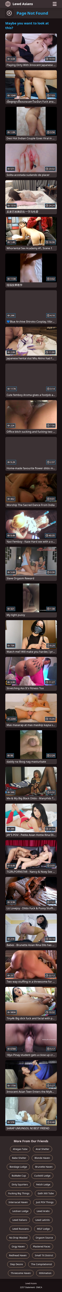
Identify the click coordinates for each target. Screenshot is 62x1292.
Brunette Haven (44, 1166)
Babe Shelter (19, 1157)
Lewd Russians (20, 1228)
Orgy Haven (18, 1246)
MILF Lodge (43, 1228)
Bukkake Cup (19, 1175)
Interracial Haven (18, 1202)
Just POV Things (45, 1202)
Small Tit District (44, 1255)
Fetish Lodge (43, 1184)
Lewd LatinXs (42, 1219)
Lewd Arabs (43, 1211)
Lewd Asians (23, 4)
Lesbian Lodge (20, 1211)
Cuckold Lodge (42, 1175)
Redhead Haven (18, 1255)
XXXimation (45, 1273)
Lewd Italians (19, 1219)
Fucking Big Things (18, 1193)
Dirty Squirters (20, 1184)
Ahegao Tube (20, 1149)
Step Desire (16, 1264)
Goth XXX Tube (46, 1193)
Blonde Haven (42, 1157)
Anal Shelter (42, 1149)
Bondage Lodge (18, 1166)
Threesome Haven (21, 1273)
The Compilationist (41, 1264)
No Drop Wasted (18, 1237)
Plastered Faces (41, 1246)
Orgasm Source (44, 1237)
